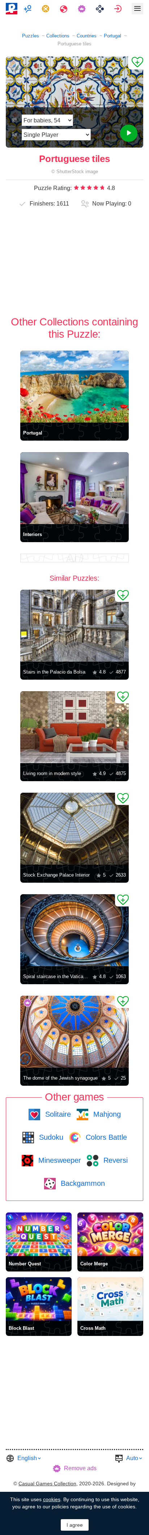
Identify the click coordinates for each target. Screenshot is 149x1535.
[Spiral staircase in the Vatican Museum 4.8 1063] (74, 930)
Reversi (114, 1160)
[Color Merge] (110, 1234)
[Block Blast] (39, 1299)
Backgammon (82, 1183)
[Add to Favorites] (135, 63)
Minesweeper (58, 1160)
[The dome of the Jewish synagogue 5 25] (74, 1032)
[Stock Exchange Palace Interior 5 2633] (74, 829)
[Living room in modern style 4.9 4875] (74, 727)
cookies (51, 1499)
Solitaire (57, 1114)
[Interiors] (74, 488)
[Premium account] (82, 8)
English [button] (27, 1458)
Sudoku (50, 1137)
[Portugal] (74, 387)
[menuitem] (28, 8)
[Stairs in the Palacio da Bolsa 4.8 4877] (74, 626)
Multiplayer (28, 8)
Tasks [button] (46, 8)
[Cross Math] (110, 1299)
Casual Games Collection (47, 1483)
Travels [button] (64, 8)
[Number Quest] (39, 1234)
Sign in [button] (119, 8)
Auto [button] (132, 1458)
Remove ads (80, 1468)
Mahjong (106, 1114)
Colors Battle (105, 1137)
